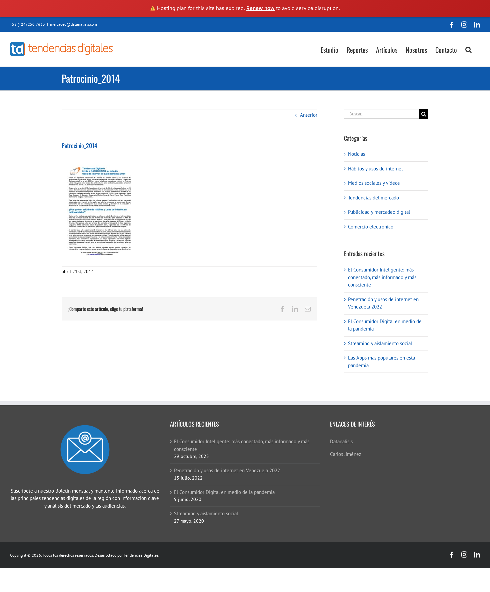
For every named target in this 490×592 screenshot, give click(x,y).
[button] (468, 49)
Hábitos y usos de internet (375, 168)
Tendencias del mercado (373, 197)
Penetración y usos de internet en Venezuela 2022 (227, 470)
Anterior (308, 115)
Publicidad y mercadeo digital (379, 212)
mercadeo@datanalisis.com (73, 24)
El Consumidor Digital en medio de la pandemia (224, 492)
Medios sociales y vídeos (374, 183)
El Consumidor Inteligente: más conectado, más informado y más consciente (382, 277)
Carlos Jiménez (345, 454)
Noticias (356, 154)
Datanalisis (341, 441)
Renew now (260, 8)
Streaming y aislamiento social (380, 343)
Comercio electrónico (370, 226)
